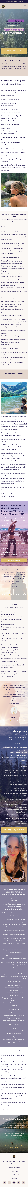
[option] (14, 580)
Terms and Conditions (14, 1175)
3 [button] (8, 720)
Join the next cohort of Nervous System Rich (14, 830)
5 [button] (11, 594)
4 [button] (9, 594)
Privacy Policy (14, 1171)
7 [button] (16, 594)
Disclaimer (14, 1178)
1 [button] (2, 594)
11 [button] (25, 594)
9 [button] (22, 720)
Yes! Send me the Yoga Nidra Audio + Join (14, 1146)
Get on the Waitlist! (14, 560)
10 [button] (23, 594)
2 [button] (4, 594)
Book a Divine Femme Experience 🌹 (14, 50)
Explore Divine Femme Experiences (14, 1)
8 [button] (18, 594)
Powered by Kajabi (14, 1167)
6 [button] (15, 720)
